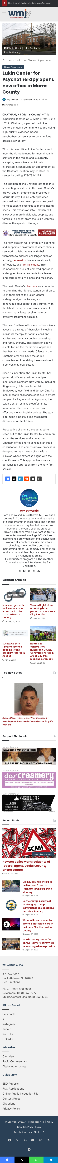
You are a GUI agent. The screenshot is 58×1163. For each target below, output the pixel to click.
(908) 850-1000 (21, 989)
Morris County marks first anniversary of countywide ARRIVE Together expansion (39, 943)
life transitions (30, 264)
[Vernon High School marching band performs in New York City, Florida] (43, 595)
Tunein (6, 1029)
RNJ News (21, 60)
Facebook (8, 1014)
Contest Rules (11, 1098)
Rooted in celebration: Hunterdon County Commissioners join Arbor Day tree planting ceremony (42, 651)
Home (9, 60)
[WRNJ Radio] (19, 14)
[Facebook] (7, 479)
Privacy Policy (11, 1108)
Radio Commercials (14, 1061)
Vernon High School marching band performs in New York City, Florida (42, 610)
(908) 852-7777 (26, 993)
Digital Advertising (14, 1066)
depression (19, 260)
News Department (40, 60)
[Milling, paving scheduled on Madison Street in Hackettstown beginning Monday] (11, 886)
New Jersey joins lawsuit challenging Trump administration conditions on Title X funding (38, 906)
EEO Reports (10, 1083)
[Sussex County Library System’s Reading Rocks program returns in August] (15, 633)
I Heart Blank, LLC (35, 1132)
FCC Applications (13, 1088)
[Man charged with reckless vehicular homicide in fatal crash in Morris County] (15, 595)
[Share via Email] (32, 479)
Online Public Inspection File (20, 1093)
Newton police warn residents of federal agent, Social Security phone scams (26, 866)
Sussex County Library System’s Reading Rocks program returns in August (13, 650)
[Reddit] (26, 479)
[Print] (39, 479)
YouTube (8, 1034)
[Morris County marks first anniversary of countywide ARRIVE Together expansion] (11, 944)
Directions (8, 1103)
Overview (8, 1056)
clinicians (31, 286)
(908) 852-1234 (38, 996)
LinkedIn (7, 1039)
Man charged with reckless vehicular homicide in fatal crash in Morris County (13, 611)
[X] (14, 479)
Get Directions (11, 982)
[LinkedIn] (20, 479)
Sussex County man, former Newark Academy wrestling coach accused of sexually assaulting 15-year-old (27, 721)
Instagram (8, 1024)
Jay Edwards (12, 99)
